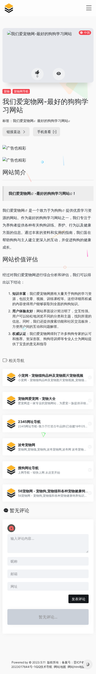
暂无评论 (19, 510)
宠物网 (19, 210)
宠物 (7, 91)
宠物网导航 (21, 91)
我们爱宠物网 (23, 121)
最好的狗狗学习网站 (52, 121)
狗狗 (58, 210)
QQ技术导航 (44, 667)
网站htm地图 (76, 667)
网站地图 (60, 667)
